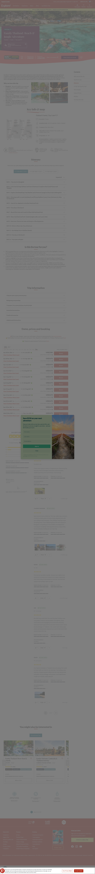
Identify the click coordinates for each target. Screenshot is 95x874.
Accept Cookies (78, 870)
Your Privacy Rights (67, 870)
